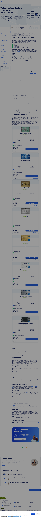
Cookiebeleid (9, 516)
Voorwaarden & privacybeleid (17, 516)
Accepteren (33, 513)
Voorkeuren (37, 513)
